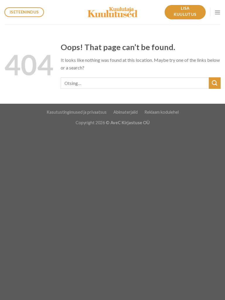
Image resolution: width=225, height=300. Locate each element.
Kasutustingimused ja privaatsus (77, 112)
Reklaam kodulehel (161, 112)
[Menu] (217, 12)
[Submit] (215, 83)
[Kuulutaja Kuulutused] (112, 12)
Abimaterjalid (126, 112)
